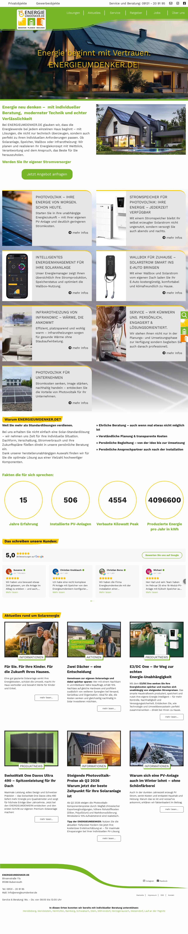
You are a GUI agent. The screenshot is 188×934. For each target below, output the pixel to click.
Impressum (152, 895)
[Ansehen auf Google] (9, 571)
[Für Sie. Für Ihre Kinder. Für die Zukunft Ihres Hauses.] (31, 638)
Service (115, 13)
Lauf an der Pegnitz (154, 911)
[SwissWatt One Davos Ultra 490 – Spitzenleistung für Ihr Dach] (31, 747)
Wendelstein (44, 911)
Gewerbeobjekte (48, 3)
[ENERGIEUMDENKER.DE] (31, 19)
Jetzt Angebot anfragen (47, 174)
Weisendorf (137, 911)
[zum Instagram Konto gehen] (177, 3)
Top (184, 923)
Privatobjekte (17, 3)
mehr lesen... (46, 697)
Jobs (157, 13)
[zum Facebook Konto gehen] (184, 3)
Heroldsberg (29, 911)
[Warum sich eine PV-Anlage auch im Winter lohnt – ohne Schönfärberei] (157, 747)
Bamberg (70, 911)
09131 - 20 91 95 (153, 3)
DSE (162, 895)
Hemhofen (58, 911)
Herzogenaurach (120, 911)
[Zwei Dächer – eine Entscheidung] (94, 638)
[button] (2, 581)
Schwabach (82, 911)
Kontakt (171, 895)
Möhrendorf (104, 911)
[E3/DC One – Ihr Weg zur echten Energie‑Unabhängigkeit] (157, 638)
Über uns (178, 13)
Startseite (140, 895)
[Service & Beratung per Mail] (170, 3)
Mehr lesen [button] (12, 592)
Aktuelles (94, 13)
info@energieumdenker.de (22, 892)
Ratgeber (136, 13)
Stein (93, 911)
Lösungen (73, 13)
